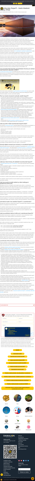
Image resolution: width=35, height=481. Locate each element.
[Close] (29, 328)
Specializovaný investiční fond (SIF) (17, 356)
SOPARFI (17, 350)
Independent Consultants (23, 438)
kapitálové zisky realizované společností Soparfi (14, 249)
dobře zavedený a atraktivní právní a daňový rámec (18, 120)
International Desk (7, 475)
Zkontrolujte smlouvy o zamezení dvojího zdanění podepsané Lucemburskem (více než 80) (17, 388)
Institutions (6, 472)
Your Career (20, 441)
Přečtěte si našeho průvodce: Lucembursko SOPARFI (17, 383)
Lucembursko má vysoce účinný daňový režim (10, 117)
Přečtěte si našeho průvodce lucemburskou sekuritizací (17, 380)
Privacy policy (20, 3)
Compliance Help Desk (8, 461)
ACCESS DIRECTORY (4, 305)
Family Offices (6, 473)
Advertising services (22, 449)
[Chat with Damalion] (32, 478)
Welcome (20, 435)
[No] (33, 2)
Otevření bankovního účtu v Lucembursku (9, 163)
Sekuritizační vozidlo (17, 353)
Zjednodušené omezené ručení (17, 369)
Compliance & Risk (7, 460)
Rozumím (27, 335)
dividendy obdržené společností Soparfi (12, 247)
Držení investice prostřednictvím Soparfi (9, 109)
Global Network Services (23, 446)
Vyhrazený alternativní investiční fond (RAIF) (17, 362)
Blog (19, 447)
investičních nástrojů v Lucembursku (24, 147)
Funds (5, 470)
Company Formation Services (9, 467)
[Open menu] (1, 8)
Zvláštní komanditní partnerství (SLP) (17, 366)
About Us (20, 443)
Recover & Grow (7, 464)
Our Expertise (21, 437)
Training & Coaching (22, 440)
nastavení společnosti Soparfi (19, 290)
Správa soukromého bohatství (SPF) (17, 360)
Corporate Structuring (8, 466)
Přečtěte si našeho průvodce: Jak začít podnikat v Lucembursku (17, 373)
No (16, 3)
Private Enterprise (7, 469)
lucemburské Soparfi (9, 125)
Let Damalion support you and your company (9, 441)
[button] (1, 474)
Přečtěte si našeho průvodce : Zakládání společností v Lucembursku (17, 376)
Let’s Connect (21, 444)
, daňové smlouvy (24, 280)
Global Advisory (7, 463)
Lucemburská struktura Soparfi (6, 71)
